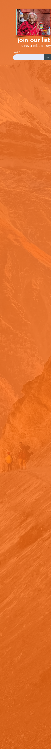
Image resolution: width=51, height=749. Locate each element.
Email (16, 52)
